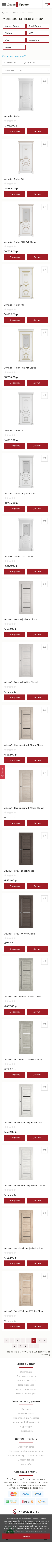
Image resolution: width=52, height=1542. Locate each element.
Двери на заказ (26, 1385)
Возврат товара (26, 1459)
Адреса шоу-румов (26, 1389)
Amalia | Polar (12, 116)
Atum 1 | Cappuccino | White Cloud (24, 808)
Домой (5, 13)
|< (6, 1340)
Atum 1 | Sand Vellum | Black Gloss (23, 1248)
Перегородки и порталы (26, 1418)
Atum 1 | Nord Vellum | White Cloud (24, 1185)
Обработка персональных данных (26, 1455)
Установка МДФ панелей (26, 1422)
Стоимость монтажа (26, 1380)
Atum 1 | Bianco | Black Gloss (20, 619)
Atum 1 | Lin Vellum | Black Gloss (22, 996)
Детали (37, 131)
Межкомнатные (26, 1413)
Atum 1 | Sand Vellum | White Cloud (24, 1311)
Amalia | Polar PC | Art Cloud (20, 242)
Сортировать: (10, 63)
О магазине (26, 1372)
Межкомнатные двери (23, 13)
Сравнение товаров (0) (14, 56)
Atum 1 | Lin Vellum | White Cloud (23, 1059)
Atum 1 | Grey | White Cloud (19, 933)
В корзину (15, 131)
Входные (26, 1409)
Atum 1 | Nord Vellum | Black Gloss (24, 1122)
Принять (26, 1536)
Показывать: (9, 71)
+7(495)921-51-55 (29, 1511)
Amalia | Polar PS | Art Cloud (20, 493)
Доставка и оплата (26, 1376)
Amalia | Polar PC (14, 179)
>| (36, 1346)
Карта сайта (26, 1464)
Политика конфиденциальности (26, 1451)
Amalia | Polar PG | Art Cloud (20, 367)
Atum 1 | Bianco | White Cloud (21, 682)
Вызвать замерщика (26, 1393)
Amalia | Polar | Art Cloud (18, 556)
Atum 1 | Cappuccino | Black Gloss (23, 745)
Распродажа (26, 1431)
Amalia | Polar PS (13, 430)
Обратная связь (26, 1447)
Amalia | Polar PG (14, 304)
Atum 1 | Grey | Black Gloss (19, 870)
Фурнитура (26, 1426)
